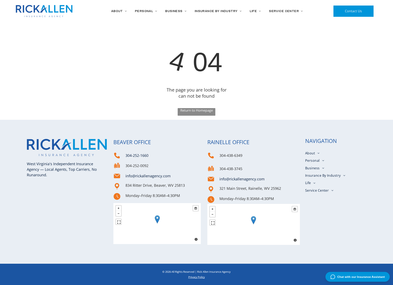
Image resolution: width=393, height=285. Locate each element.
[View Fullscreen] (118, 221)
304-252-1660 (136, 155)
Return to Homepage (196, 110)
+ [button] (118, 208)
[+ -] (157, 223)
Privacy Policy (196, 277)
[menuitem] (119, 11)
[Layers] (195, 208)
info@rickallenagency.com (148, 175)
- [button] (118, 213)
